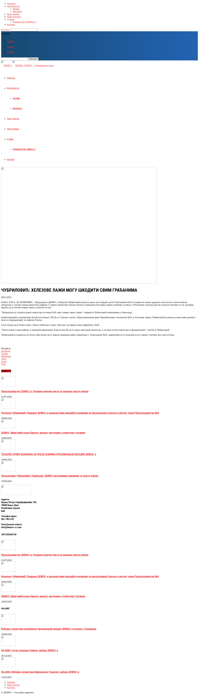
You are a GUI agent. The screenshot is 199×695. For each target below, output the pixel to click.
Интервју (17, 11)
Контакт (11, 24)
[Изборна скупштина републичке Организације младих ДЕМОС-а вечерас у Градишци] (8, 623)
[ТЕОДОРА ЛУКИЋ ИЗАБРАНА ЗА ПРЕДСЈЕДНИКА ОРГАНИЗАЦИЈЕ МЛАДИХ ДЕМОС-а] (8, 449)
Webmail (11, 682)
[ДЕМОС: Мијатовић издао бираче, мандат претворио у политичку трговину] (8, 427)
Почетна (11, 3)
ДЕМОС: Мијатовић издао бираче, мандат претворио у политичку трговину (43, 432)
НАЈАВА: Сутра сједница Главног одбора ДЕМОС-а (29, 650)
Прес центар (13, 14)
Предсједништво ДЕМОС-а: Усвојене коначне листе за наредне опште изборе (44, 391)
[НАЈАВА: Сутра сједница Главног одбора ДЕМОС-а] (8, 645)
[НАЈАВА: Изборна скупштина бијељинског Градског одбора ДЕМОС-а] (8, 666)
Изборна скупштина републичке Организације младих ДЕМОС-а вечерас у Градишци (48, 628)
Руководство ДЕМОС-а (24, 22)
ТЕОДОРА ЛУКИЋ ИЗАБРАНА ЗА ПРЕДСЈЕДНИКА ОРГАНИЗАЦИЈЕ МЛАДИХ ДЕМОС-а (48, 454)
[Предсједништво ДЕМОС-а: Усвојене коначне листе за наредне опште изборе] (8, 386)
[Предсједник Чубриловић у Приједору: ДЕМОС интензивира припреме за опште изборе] (8, 470)
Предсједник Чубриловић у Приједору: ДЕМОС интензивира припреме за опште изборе (49, 475)
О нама (10, 19)
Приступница (14, 16)
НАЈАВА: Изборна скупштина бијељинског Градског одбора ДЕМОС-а (40, 671)
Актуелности (13, 6)
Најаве (16, 9)
